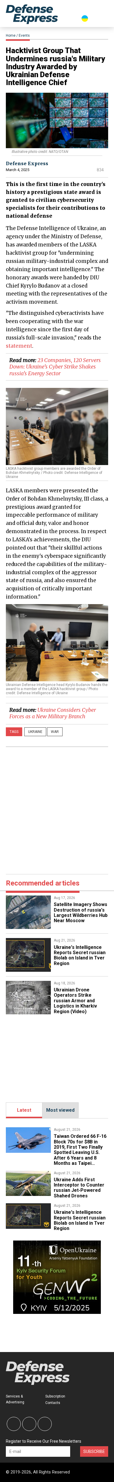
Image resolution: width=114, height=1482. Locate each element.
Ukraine (35, 732)
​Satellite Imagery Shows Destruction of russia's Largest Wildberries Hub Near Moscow (81, 912)
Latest (24, 1110)
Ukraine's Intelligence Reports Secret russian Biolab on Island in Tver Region (80, 955)
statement (19, 346)
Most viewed (60, 1110)
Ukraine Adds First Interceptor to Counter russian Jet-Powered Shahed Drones (79, 1188)
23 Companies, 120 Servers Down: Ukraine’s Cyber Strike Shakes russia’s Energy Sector (55, 367)
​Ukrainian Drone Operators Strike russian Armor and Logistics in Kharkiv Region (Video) (75, 1000)
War (55, 732)
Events (24, 35)
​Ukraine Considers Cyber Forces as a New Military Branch (52, 713)
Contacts (52, 1403)
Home (10, 35)
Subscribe (94, 1451)
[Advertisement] (57, 809)
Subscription (55, 1396)
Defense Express (27, 163)
